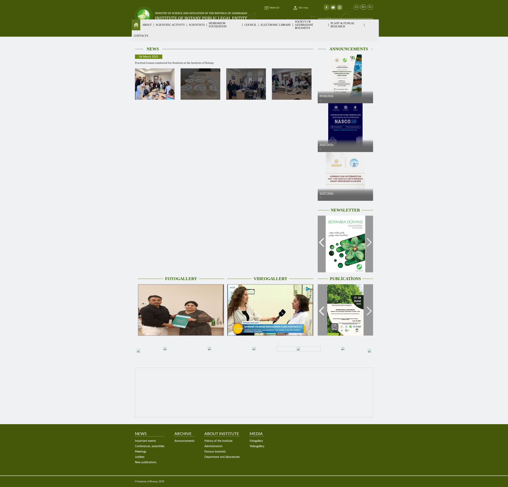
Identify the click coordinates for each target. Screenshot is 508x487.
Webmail (274, 8)
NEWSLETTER (345, 210)
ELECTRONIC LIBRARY (276, 24)
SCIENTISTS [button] (197, 24)
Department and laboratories (222, 457)
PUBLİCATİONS (345, 278)
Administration (213, 446)
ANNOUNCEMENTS (348, 49)
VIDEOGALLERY (270, 278)
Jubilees (139, 457)
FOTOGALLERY (181, 278)
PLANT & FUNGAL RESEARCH (343, 25)
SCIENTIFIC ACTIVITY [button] (170, 24)
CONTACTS (141, 35)
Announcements (184, 441)
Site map (303, 8)
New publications (145, 462)
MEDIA (256, 434)
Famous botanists (215, 451)
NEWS (153, 49)
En (363, 7)
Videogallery (257, 446)
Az (356, 7)
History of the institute (218, 441)
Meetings (140, 451)
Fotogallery (256, 441)
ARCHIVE (183, 434)
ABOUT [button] (147, 24)
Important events (145, 441)
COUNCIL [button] (250, 24)
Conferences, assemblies (150, 446)
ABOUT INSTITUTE (221, 434)
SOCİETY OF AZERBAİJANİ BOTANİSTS (304, 25)
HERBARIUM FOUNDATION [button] (218, 25)
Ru (370, 7)
